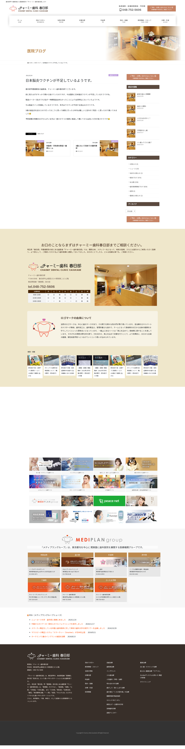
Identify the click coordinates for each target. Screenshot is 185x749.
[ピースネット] (109, 501)
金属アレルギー (112, 713)
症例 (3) (132, 191)
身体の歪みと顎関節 (144, 94)
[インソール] (141, 516)
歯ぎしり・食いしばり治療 (116, 688)
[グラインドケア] (77, 516)
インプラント (111, 671)
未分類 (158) (134, 182)
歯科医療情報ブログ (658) (138, 187)
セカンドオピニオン (113, 700)
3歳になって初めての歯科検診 (86, 146)
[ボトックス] (141, 501)
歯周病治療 (110, 667)
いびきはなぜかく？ (144, 118)
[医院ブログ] (35, 148)
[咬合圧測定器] (45, 516)
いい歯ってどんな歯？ (144, 142)
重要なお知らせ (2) (136, 196)
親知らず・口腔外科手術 (115, 704)
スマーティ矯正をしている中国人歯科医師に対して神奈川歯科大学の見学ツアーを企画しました (68, 628)
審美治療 (143, 662)
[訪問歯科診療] (45, 501)
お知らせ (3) (134, 164)
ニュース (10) (134, 169)
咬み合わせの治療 (113, 683)
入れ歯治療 (110, 675)
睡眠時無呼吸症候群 (113, 696)
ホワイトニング (145, 682)
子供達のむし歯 (142, 130)
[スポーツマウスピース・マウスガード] (77, 501)
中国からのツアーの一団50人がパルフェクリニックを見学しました (57, 624)
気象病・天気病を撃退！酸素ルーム (56, 146)
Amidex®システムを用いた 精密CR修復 (151, 676)
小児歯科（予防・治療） (115, 679)
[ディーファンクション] (109, 516)
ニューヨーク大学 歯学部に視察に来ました (48, 619)
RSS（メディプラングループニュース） (46, 615)
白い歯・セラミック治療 (148, 667)
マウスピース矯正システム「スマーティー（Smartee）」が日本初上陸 (58, 632)
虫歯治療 (110, 662)
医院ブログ (113, 75)
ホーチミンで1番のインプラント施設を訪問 (48, 636)
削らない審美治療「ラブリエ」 (150, 671)
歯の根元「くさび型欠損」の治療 (118, 692)
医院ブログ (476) (135, 178)
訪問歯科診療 (111, 708)
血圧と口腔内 (141, 106)
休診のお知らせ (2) (136, 173)
